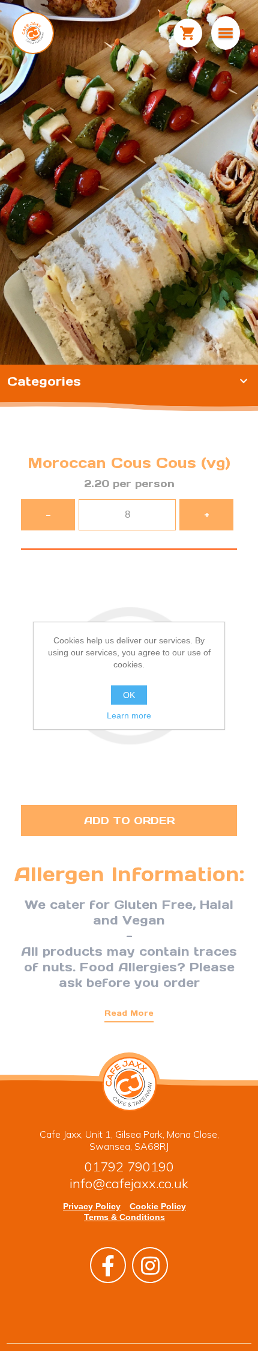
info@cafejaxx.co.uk (129, 1183)
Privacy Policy (92, 1206)
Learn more (129, 715)
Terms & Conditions (124, 1217)
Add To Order (129, 820)
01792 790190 (129, 1166)
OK (129, 695)
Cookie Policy (158, 1206)
